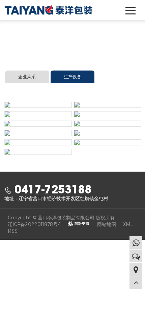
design (78, 223)
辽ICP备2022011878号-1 (34, 224)
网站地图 (106, 224)
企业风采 (27, 76)
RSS (13, 231)
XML (128, 224)
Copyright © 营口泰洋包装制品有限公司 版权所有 (61, 217)
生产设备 (72, 76)
